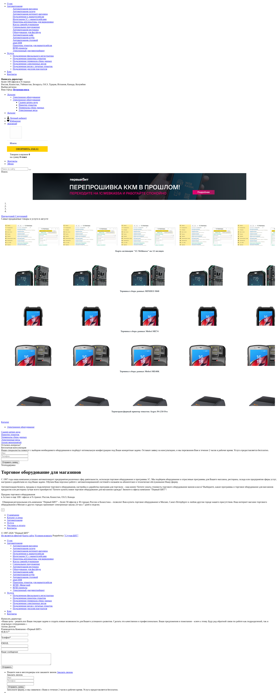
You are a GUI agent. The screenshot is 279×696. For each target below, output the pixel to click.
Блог (9, 71)
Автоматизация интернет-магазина (30, 14)
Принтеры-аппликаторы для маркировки (33, 22)
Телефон (6, 637)
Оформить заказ (27, 149)
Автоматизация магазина (25, 9)
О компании (13, 515)
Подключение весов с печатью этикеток (33, 66)
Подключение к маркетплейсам (28, 16)
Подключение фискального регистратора (33, 56)
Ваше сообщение (9, 652)
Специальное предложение (26, 27)
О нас (10, 3)
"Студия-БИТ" (71, 535)
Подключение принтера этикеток (29, 58)
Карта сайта (28, 535)
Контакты (12, 74)
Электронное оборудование (26, 100)
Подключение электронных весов (29, 64)
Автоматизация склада (24, 11)
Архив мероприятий (11, 442)
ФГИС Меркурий (21, 585)
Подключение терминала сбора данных (32, 61)
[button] (8, 216)
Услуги (10, 53)
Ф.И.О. (5, 632)
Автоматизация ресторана (26, 29)
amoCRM (17, 43)
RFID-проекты (20, 48)
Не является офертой (11, 535)
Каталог (11, 94)
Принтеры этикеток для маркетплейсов (32, 45)
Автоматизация (14, 6)
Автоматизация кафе (23, 35)
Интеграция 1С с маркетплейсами (30, 19)
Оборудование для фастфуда (27, 32)
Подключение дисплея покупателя (30, 69)
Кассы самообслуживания (26, 24)
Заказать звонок (65, 672)
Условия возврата (43, 535)
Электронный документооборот (29, 50)
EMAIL (5, 643)
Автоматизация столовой (25, 40)
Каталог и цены (15, 517)
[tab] (26, 97)
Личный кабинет (18, 118)
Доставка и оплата (16, 525)
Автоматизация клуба (23, 37)
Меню (10, 164)
